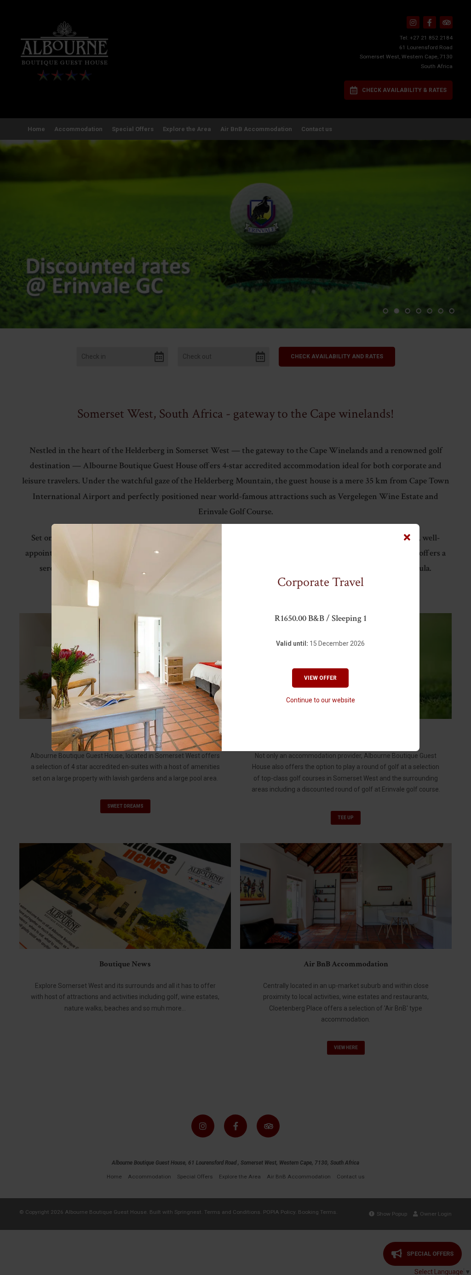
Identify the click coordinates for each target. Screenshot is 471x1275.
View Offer (320, 678)
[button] (407, 537)
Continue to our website (320, 700)
